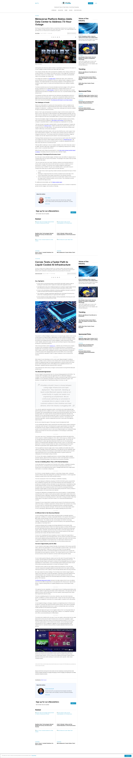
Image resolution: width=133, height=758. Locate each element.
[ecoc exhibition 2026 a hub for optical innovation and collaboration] (88, 28)
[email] (59, 37)
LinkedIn (40, 658)
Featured (37, 15)
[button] (36, 3)
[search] (38, 3)
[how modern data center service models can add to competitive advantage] (88, 49)
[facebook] (51, 37)
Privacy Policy (34, 755)
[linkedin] (53, 37)
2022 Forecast (50, 90)
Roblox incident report (57, 182)
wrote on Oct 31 (47, 125)
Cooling (70, 10)
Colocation (60, 10)
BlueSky (63, 658)
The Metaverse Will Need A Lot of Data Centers (61, 99)
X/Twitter (50, 658)
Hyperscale (54, 10)
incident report (52, 78)
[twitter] (55, 37)
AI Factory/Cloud (77, 10)
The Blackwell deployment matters (43, 570)
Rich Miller (37, 33)
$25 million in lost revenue (57, 120)
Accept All (128, 755)
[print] (75, 37)
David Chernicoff (38, 273)
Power (66, 10)
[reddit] (57, 37)
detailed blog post (68, 139)
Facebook (55, 658)
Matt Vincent (43, 665)
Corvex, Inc (52, 345)
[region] (66, 756)
